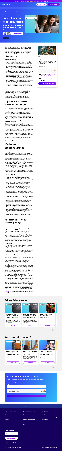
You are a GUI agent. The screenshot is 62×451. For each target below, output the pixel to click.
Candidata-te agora (53, 4)
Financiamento (22, 7)
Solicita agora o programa (47, 83)
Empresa (47, 7)
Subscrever (26, 396)
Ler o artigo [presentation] (13, 325)
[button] (4, 7)
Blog (41, 7)
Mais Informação (11, 438)
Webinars (37, 7)
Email (8, 384)
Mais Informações (41, 4)
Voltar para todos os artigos (12, 11)
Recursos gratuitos (44, 1)
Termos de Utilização (19, 447)
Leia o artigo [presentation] (13, 362)
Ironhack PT (7, 406)
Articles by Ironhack (18, 33)
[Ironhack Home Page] (6, 4)
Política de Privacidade (9, 447)
